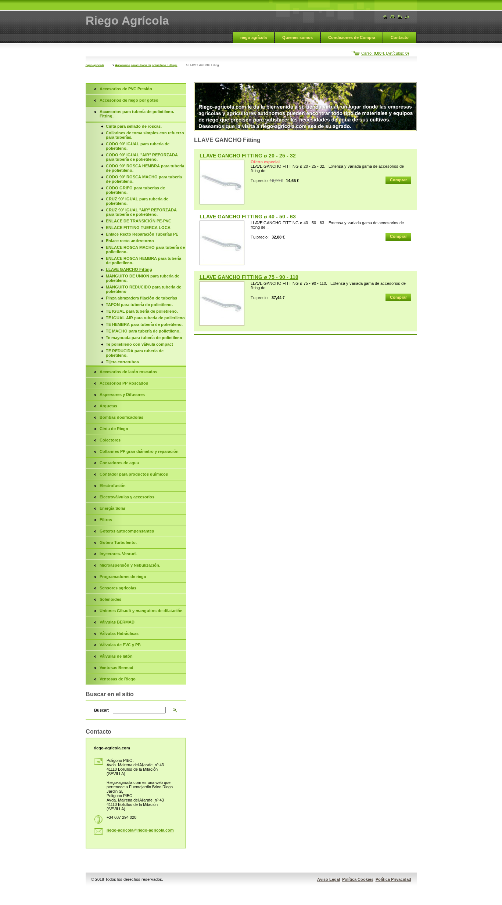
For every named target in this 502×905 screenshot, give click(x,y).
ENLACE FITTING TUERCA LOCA (138, 227)
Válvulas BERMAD (117, 622)
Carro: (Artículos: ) (385, 53)
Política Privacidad (393, 879)
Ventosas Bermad (116, 667)
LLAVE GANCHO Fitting (129, 269)
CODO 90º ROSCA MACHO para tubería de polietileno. (144, 179)
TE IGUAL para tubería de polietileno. (142, 311)
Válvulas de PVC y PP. (120, 645)
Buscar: (101, 710)
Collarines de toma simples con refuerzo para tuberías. (145, 135)
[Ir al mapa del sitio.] (392, 17)
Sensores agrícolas (118, 588)
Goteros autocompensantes (127, 531)
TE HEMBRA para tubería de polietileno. (144, 324)
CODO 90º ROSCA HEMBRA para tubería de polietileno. (145, 168)
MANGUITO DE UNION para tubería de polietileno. (142, 278)
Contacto (400, 37)
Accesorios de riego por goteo (129, 100)
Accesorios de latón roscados (128, 372)
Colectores (110, 440)
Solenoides (110, 599)
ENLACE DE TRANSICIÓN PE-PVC (138, 221)
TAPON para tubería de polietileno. (139, 304)
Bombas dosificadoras (121, 417)
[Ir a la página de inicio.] (385, 17)
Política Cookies (357, 879)
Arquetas (108, 406)
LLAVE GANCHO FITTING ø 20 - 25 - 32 (248, 156)
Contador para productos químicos (134, 474)
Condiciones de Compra (351, 37)
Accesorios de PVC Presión (126, 89)
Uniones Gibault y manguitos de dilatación (141, 610)
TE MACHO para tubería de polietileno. (143, 331)
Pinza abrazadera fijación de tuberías (141, 298)
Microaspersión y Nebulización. (130, 565)
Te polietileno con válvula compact (139, 344)
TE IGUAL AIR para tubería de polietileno (145, 318)
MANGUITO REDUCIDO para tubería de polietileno (143, 289)
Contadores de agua (119, 463)
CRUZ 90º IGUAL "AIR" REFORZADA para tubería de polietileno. (141, 212)
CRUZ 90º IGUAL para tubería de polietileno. (137, 201)
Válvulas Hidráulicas (119, 633)
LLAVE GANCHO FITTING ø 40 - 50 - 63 (248, 216)
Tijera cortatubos (122, 362)
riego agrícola (253, 37)
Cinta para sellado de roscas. (134, 126)
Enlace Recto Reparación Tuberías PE (142, 234)
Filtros (106, 519)
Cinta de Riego (114, 428)
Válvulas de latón (116, 656)
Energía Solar (112, 508)
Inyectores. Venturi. (118, 554)
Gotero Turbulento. (118, 542)
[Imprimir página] (400, 17)
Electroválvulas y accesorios (127, 497)
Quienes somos (297, 37)
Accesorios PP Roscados (124, 383)
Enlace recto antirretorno (130, 241)
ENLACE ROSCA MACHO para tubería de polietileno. (145, 249)
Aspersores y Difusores (122, 394)
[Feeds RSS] (407, 17)
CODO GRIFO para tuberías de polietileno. (135, 190)
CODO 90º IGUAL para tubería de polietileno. (137, 146)
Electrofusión (113, 485)
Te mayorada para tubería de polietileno (144, 337)
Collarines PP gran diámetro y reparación (139, 451)
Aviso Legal (328, 879)
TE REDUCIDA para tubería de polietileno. (135, 353)
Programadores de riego (123, 576)
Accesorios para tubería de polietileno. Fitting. (146, 65)
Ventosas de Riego (118, 679)
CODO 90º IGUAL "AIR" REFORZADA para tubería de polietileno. (142, 157)
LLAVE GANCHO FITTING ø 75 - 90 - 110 (249, 277)
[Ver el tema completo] (222, 182)
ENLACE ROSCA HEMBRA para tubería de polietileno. (143, 260)
